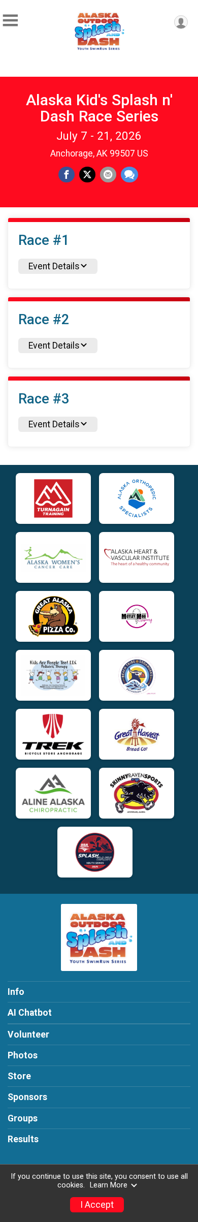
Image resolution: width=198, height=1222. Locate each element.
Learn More (108, 1185)
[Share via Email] (108, 175)
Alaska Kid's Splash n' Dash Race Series (99, 108)
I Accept (97, 1205)
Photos (23, 1055)
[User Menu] (181, 22)
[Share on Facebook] (66, 175)
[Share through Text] (129, 175)
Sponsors (27, 1097)
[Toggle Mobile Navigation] (10, 20)
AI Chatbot (30, 1013)
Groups (23, 1118)
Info (16, 992)
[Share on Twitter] (87, 175)
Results (23, 1139)
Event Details (54, 266)
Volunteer (28, 1034)
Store (19, 1076)
